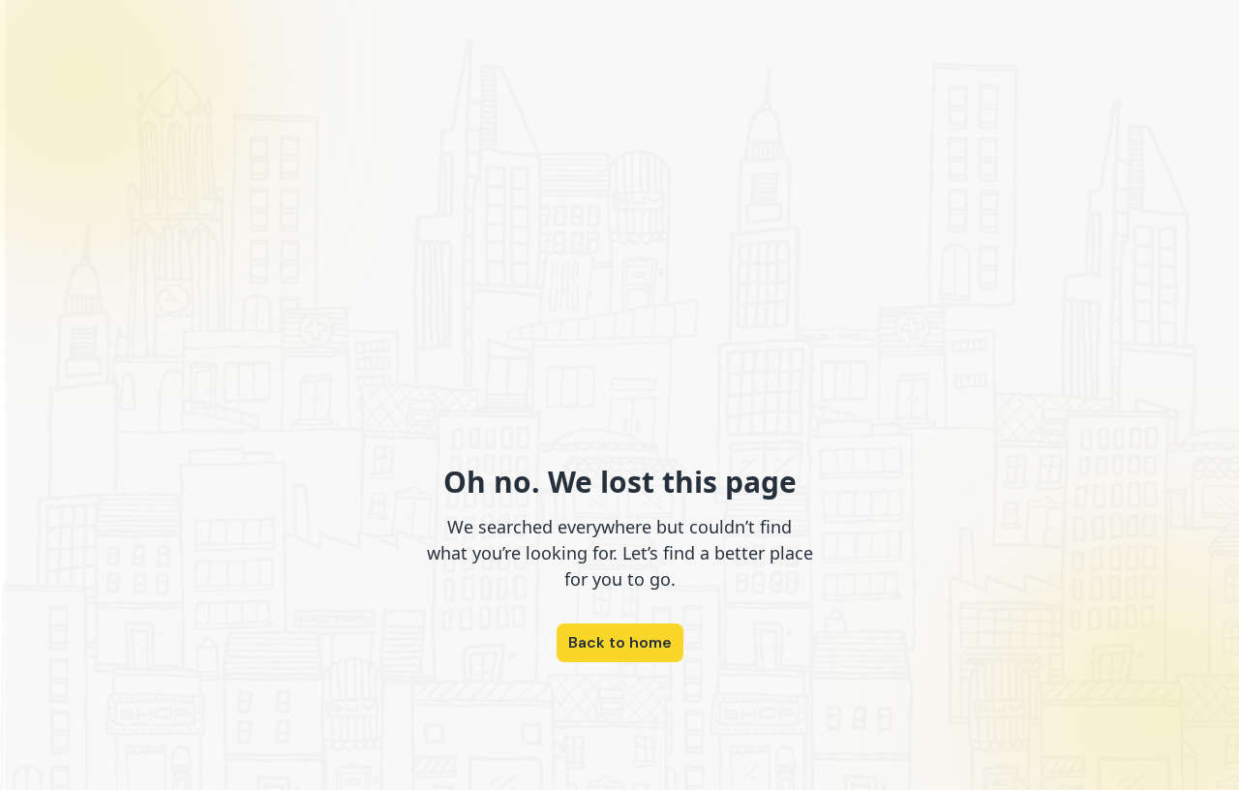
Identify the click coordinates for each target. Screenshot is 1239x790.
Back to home (620, 642)
